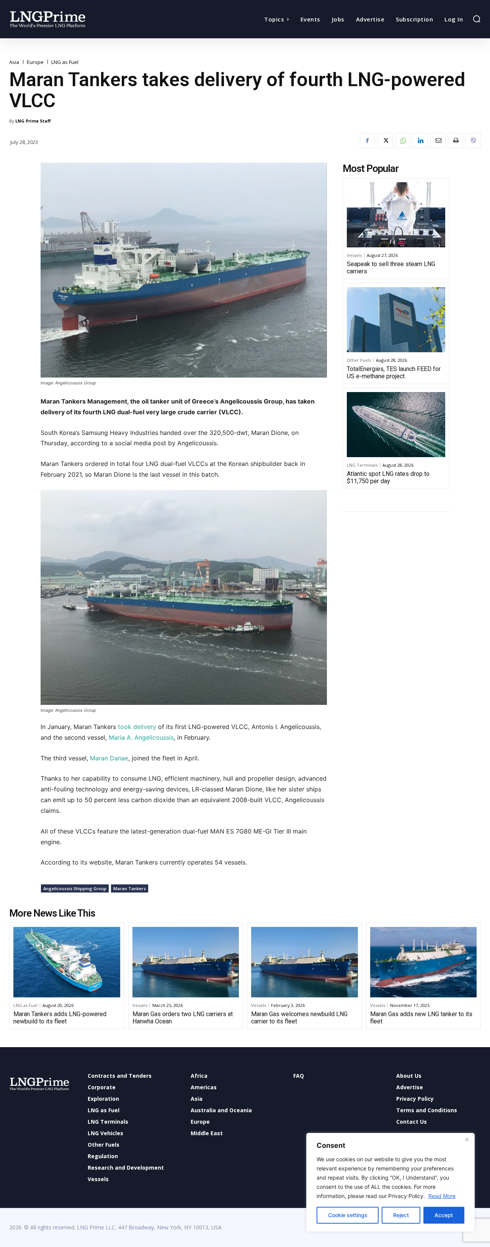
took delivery (137, 727)
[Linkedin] (420, 140)
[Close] (466, 1139)
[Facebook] (367, 140)
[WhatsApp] (402, 140)
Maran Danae (109, 758)
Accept (443, 1215)
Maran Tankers (129, 888)
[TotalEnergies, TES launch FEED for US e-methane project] (396, 319)
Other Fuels (359, 360)
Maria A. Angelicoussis (141, 737)
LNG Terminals (362, 465)
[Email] (438, 140)
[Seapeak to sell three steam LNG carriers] (396, 214)
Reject (401, 1215)
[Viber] (473, 140)
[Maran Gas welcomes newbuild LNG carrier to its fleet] (304, 962)
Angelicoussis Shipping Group (74, 888)
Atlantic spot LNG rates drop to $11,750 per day (388, 477)
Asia (14, 62)
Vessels (354, 255)
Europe (35, 62)
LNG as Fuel (64, 62)
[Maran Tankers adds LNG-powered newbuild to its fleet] (66, 962)
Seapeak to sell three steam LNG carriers (391, 267)
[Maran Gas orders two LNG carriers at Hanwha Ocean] (185, 962)
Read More (442, 1196)
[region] (390, 1182)
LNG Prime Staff (33, 121)
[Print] (455, 140)
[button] (476, 19)
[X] (385, 140)
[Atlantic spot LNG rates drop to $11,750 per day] (396, 424)
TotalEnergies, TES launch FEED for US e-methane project (394, 372)
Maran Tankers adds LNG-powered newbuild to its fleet (59, 1017)
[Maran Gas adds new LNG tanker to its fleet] (423, 962)
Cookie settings (348, 1215)
